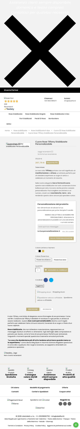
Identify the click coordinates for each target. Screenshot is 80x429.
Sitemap (49, 421)
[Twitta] (51, 280)
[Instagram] (65, 404)
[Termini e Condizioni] (15, 400)
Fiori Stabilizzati (25, 118)
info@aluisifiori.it (70, 101)
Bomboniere (54, 118)
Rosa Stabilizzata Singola (35, 114)
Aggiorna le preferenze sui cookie (59, 426)
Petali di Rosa (40, 118)
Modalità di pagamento (40, 388)
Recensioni (47, 309)
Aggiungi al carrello (56, 270)
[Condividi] (46, 280)
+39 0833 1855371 (50, 101)
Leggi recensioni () (45, 152)
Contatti (15, 392)
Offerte (65, 388)
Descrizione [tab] (33, 309)
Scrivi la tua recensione (47, 154)
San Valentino (41, 419)
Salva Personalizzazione (61, 238)
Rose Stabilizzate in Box (59, 114)
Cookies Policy (40, 426)
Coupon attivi (65, 392)
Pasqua (66, 419)
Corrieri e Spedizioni (40, 392)
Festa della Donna (55, 419)
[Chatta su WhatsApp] (75, 424)
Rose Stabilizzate (15, 114)
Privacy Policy (29, 426)
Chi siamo (15, 388)
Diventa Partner (11, 90)
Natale (42, 421)
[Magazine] (69, 404)
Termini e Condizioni (15, 426)
